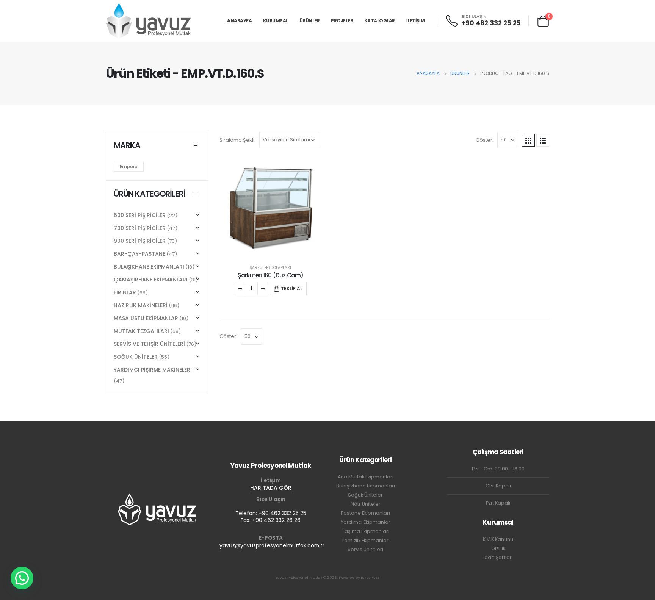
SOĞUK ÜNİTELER (136, 357)
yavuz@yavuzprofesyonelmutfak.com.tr (271, 545)
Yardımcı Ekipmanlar (365, 522)
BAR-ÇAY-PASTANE (139, 254)
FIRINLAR (125, 292)
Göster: (485, 140)
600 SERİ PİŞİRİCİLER (140, 215)
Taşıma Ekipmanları (365, 531)
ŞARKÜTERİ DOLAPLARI (270, 267)
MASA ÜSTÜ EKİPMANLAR (146, 318)
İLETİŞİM (415, 20)
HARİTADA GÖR (270, 488)
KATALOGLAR (379, 20)
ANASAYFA (239, 20)
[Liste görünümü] (542, 140)
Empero (129, 166)
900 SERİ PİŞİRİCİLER (140, 241)
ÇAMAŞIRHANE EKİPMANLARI (151, 279)
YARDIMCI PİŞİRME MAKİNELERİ (153, 369)
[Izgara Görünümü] (528, 140)
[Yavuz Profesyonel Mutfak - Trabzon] (148, 20)
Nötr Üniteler (366, 504)
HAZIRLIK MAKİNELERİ (141, 305)
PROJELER (342, 20)
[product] (270, 209)
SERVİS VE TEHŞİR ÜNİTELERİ (149, 344)
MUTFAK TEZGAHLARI (141, 331)
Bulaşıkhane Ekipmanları (365, 486)
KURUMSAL (275, 20)
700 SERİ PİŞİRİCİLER (140, 228)
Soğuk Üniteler (365, 495)
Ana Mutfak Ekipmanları (365, 476)
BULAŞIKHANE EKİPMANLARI (149, 266)
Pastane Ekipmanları (365, 513)
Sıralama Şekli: (237, 140)
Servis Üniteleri (365, 549)
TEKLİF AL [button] (291, 288)
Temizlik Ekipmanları (366, 540)
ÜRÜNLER (309, 20)
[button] (22, 578)
